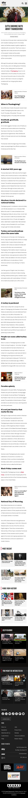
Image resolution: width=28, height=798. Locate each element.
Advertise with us (5, 733)
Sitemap (17, 733)
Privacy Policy (18, 730)
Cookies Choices (6, 719)
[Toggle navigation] (26, 3)
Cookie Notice (4, 735)
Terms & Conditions (20, 735)
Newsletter (4, 730)
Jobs (16, 727)
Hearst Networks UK (9, 791)
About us (3, 727)
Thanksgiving (14, 71)
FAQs (2, 738)
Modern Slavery (18, 738)
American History (14, 36)
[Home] (3, 3)
